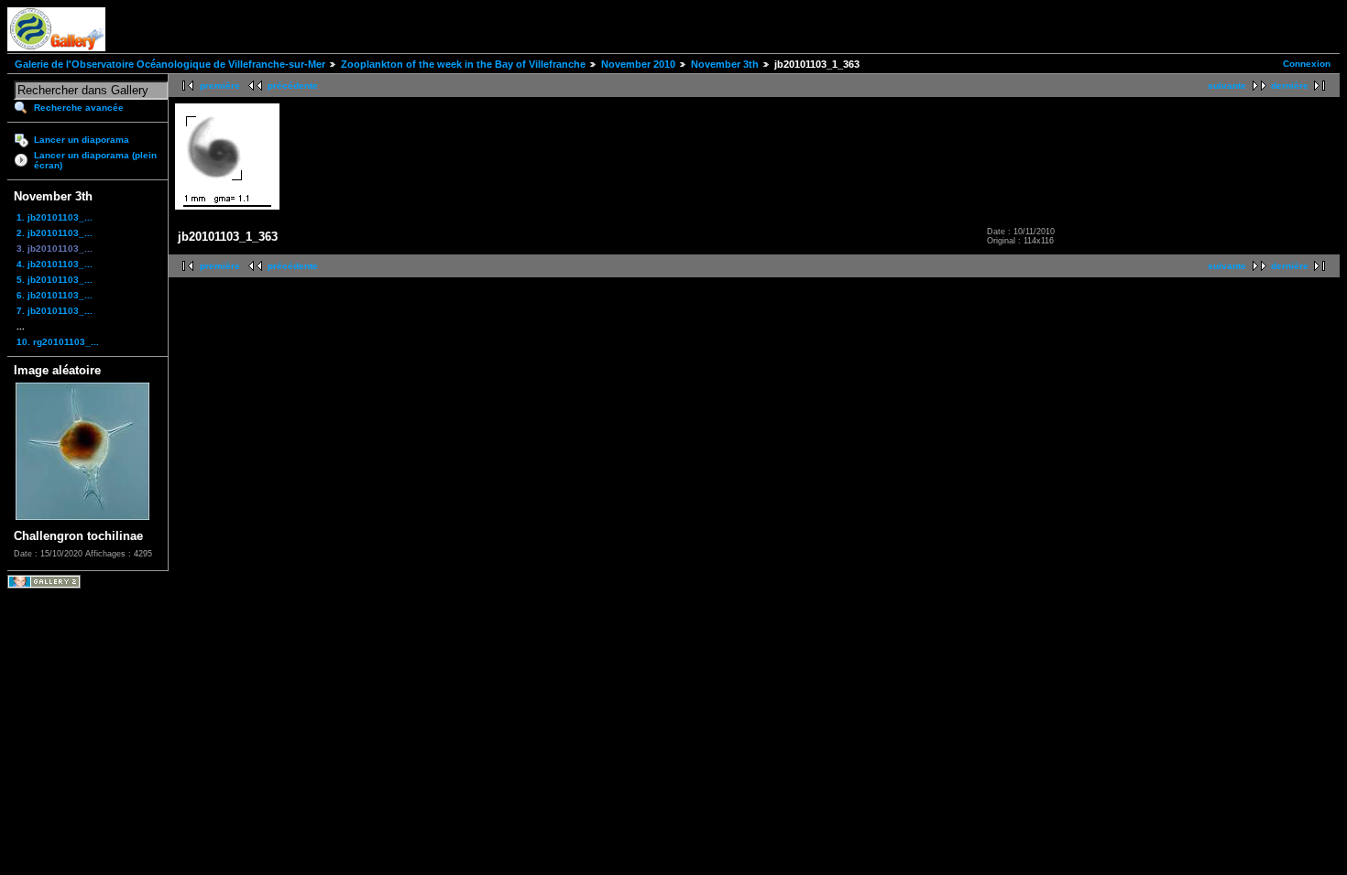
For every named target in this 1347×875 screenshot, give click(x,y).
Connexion (1307, 64)
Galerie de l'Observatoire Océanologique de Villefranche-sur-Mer (170, 64)
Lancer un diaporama (81, 140)
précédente (293, 86)
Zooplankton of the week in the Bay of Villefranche (463, 64)
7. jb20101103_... (54, 311)
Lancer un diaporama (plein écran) (95, 160)
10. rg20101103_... (57, 342)
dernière (1290, 86)
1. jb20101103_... (54, 217)
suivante (1227, 86)
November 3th (725, 64)
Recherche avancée (79, 108)
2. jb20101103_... (54, 233)
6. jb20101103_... (54, 295)
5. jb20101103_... (54, 280)
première (220, 86)
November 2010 (638, 64)
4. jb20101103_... (54, 264)
